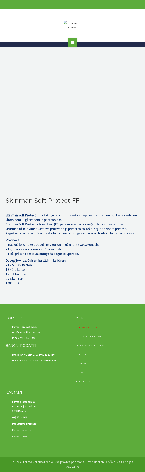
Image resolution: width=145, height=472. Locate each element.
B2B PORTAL (83, 381)
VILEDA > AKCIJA (86, 327)
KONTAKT (81, 354)
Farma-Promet (20, 436)
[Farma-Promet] (72, 25)
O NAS (79, 372)
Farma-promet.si (21, 430)
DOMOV (80, 363)
